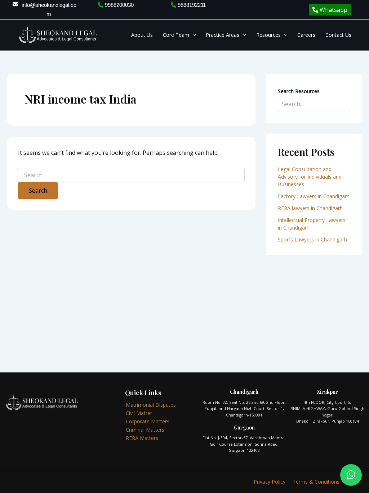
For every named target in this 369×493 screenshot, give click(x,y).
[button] (192, 35)
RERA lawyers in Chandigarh (311, 208)
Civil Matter (139, 413)
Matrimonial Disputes (151, 404)
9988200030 (118, 5)
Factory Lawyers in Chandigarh (314, 196)
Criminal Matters (145, 429)
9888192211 (191, 5)
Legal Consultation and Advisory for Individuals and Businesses (310, 177)
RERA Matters (142, 438)
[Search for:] (131, 175)
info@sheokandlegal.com (49, 9)
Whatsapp (332, 10)
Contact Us (338, 34)
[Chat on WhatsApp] (351, 475)
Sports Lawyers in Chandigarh (312, 239)
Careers (306, 34)
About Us (142, 34)
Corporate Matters (147, 421)
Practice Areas (222, 34)
